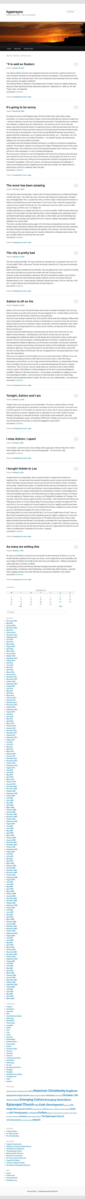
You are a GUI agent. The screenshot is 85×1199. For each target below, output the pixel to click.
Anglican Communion (13, 1144)
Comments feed (11, 1178)
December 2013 (11, 677)
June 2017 (9, 639)
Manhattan (50, 1109)
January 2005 (10, 924)
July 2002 (9, 989)
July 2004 (9, 938)
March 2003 (10, 973)
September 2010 (11, 765)
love (7, 1030)
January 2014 (10, 674)
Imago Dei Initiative (25, 1109)
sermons (9, 1055)
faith (7, 1014)
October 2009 (10, 791)
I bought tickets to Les (21, 468)
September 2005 (11, 905)
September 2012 (11, 709)
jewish (8, 1028)
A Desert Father (11, 1131)
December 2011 (11, 730)
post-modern (10, 1044)
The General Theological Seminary (18, 1165)
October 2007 (10, 847)
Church (9, 1100)
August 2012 (10, 712)
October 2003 (10, 956)
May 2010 (9, 775)
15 (60, 600)
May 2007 (9, 859)
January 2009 (10, 812)
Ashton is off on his (19, 301)
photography (10, 1039)
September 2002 (11, 984)
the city (8, 1065)
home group (10, 1023)
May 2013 (9, 691)
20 (41, 602)
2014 (31, 1091)
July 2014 (9, 663)
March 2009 (10, 807)
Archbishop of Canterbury (15, 1149)
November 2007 (11, 845)
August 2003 (10, 961)
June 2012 (9, 716)
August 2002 (10, 987)
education (9, 1011)
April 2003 (9, 970)
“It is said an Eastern (20, 64)
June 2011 (9, 744)
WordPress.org (11, 1180)
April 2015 (9, 649)
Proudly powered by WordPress (48, 1191)
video (8, 1079)
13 (41, 600)
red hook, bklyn (11, 1048)
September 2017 (11, 637)
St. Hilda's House (12, 1133)
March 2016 (10, 644)
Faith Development (51, 1105)
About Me (17, 49)
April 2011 (9, 749)
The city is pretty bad (20, 253)
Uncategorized (17, 97)
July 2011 (9, 742)
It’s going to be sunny (21, 107)
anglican (9, 1007)
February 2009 (11, 810)
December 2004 (11, 926)
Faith (36, 1105)
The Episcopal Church (52, 1116)
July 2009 (9, 798)
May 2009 (9, 803)
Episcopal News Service (14, 1153)
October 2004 (10, 931)
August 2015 (10, 646)
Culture (16, 1100)
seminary (9, 1053)
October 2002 (10, 982)
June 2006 (9, 884)
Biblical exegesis (35, 1095)
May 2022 (9, 623)
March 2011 (10, 751)
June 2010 (9, 772)
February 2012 (11, 726)
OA (29, 1113)
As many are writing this (22, 546)
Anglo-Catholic (23, 1095)
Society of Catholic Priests (15, 1163)
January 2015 (10, 653)
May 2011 (9, 747)
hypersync (14, 11)
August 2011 (10, 740)
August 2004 (10, 935)
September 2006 (11, 877)
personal (9, 1037)
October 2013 (10, 681)
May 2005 (9, 915)
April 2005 (9, 917)
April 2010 (9, 777)
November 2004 (11, 928)
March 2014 (10, 672)
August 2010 (10, 768)
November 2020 (11, 628)
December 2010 (11, 758)
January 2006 (10, 896)
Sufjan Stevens (36, 1116)
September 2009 (11, 793)
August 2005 (10, 907)
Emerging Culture (32, 1099)
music (8, 1034)
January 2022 (10, 625)
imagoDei (9, 1025)
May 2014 (9, 667)
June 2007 (9, 856)
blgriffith (42, 1095)
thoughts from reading (14, 1074)
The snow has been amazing (25, 185)
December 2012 (11, 702)
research (9, 1051)
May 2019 (9, 630)
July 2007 (9, 854)
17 (11, 602)
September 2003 (11, 959)
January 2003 (10, 977)
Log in (8, 1173)
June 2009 (9, 800)
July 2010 (9, 770)
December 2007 (11, 842)
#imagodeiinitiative (11, 1091)
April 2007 (9, 861)
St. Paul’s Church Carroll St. (16, 1158)
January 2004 (10, 949)
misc (8, 1032)
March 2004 (10, 947)
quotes (8, 1046)
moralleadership (64, 1109)
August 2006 (10, 880)
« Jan (20, 606)
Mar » (61, 606)
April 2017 (9, 642)
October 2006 (10, 875)
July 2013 (9, 688)
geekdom (66, 1105)
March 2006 (10, 891)
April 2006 (9, 889)
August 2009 (10, 796)
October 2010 (10, 763)
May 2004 (9, 942)
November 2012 (11, 705)
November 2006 (11, 872)
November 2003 (11, 954)
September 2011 (11, 737)
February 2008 (11, 837)
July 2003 (9, 963)
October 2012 (10, 707)
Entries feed (10, 1175)
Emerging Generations (57, 1099)
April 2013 (9, 693)
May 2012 (9, 719)
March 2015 (10, 651)
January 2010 (10, 784)
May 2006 (9, 886)
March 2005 (10, 919)
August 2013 (10, 686)
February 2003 (11, 975)
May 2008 (9, 831)
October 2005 (10, 903)
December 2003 (11, 952)
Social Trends (73, 1113)
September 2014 (11, 658)
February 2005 (11, 921)
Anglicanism (11, 1095)
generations (10, 1020)
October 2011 (10, 735)
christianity (10, 1009)
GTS (71, 1105)
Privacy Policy (28, 49)
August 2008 (10, 824)
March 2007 (10, 863)
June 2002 (9, 991)
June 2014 (9, 665)
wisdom (9, 1081)
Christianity (58, 1095)
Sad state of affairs (63, 1113)
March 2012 (10, 723)
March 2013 (10, 695)
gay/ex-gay (10, 1018)
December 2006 (11, 870)
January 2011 (10, 756)
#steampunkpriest (23, 1091)
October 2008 (10, 819)
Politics (42, 1112)
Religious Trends (52, 1113)
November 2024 (11, 621)
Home (9, 49)
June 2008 (9, 828)
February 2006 (11, 893)
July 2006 (9, 882)
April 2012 (9, 721)
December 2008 (11, 814)
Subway (29, 1116)
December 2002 (11, 980)
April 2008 (9, 833)
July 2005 (9, 910)
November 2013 (11, 679)
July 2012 (9, 714)
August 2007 (10, 852)
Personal (34, 1112)
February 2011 (11, 754)
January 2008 (10, 840)
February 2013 (11, 698)
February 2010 (11, 782)
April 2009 (9, 805)
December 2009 (11, 786)
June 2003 (9, 966)
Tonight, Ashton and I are (23, 395)
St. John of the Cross (12, 1116)
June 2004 (9, 940)
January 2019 (10, 632)
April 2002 (9, 996)
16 (70, 600)
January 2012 (10, 728)
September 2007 (11, 849)
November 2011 (11, 733)
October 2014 (10, 656)
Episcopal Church (20, 1104)
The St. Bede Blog (12, 1136)
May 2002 (9, 994)
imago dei (11, 1108)
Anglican (71, 1091)
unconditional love (26, 1120)
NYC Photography (18, 1112)
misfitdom (56, 1109)
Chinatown (50, 1095)
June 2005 (9, 912)
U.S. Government (13, 1120)
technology (10, 1062)
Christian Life (70, 1095)
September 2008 (11, 821)
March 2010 (10, 779)
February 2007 (11, 866)
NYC (7, 1113)
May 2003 (9, 968)
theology (9, 1069)
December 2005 (11, 898)
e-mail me (19, 92)
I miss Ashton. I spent (21, 439)
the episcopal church (13, 1067)
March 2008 (10, 835)
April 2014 (9, 670)
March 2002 (10, 998)
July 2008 (9, 826)
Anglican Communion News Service (18, 1146)
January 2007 (10, 868)
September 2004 (11, 933)
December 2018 (11, 635)
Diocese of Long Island (14, 1156)
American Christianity (49, 1090)
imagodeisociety (37, 1109)
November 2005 (11, 900)
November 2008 (11, 817)
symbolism (10, 1060)
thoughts (9, 1072)
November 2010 (11, 761)
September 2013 (11, 684)
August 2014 (10, 660)
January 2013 (10, 700)
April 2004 (9, 945)
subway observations (13, 1058)
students (23, 1116)
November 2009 (11, 789)
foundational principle (14, 1016)
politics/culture (11, 1041)
